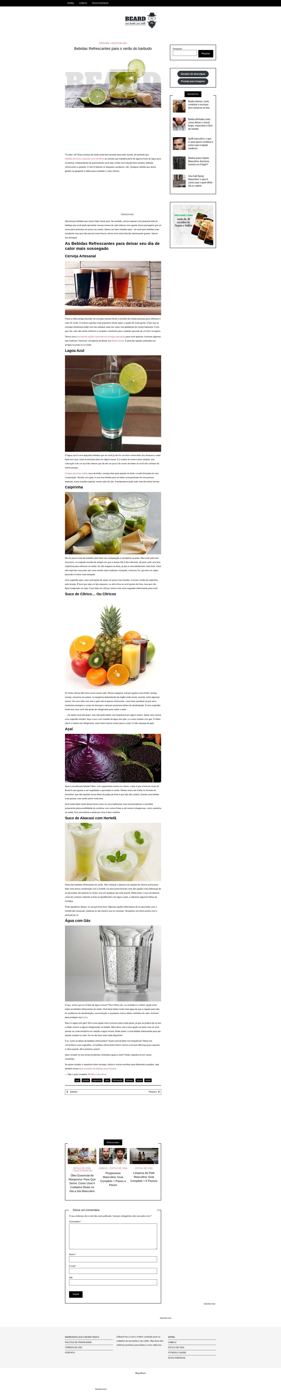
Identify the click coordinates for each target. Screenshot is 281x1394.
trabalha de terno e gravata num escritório (84, 159)
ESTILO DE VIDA (176, 1347)
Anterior (73, 1092)
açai (77, 1080)
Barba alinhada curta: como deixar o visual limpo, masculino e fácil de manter (200, 124)
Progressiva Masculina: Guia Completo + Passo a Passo (113, 1179)
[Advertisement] (113, 132)
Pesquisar (177, 48)
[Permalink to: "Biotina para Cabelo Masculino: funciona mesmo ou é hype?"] (179, 163)
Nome (72, 1254)
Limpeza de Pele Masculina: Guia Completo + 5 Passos (143, 1176)
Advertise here (127, 214)
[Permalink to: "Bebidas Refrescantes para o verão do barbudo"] (113, 82)
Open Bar (104, 43)
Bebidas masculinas (97, 1074)
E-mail (72, 1266)
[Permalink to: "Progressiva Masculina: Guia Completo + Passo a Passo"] (113, 1156)
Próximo (153, 1092)
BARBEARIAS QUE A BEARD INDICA (82, 1337)
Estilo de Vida (119, 43)
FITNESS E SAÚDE (177, 1352)
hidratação (117, 1080)
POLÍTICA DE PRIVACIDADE (78, 1342)
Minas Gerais (118, 341)
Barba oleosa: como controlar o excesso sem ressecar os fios (198, 104)
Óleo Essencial (83, 1171)
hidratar (129, 1080)
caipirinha (96, 1080)
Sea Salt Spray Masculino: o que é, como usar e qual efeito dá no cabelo (200, 181)
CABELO (83, 3)
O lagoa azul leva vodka (76, 473)
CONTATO (70, 1352)
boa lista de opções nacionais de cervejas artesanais (100, 336)
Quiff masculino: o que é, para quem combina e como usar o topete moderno (200, 143)
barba (85, 1017)
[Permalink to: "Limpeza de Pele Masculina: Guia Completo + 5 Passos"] (144, 1156)
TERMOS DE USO (73, 1347)
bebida (86, 1080)
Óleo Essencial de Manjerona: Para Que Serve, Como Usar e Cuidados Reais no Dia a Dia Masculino (82, 1183)
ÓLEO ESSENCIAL (100, 3)
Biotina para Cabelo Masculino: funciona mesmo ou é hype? (198, 161)
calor (107, 1080)
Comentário (75, 1221)
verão (148, 1080)
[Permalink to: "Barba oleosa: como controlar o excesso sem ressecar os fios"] (179, 106)
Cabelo (103, 1168)
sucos (139, 1080)
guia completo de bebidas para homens (97, 1068)
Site (71, 1277)
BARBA (70, 3)
